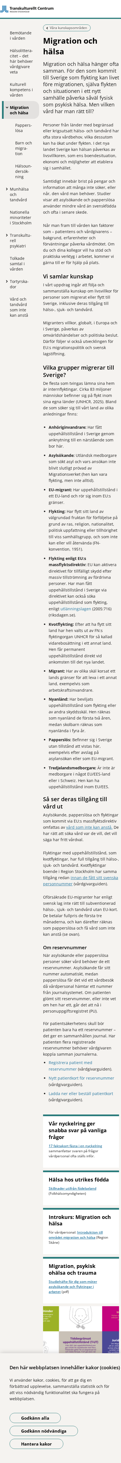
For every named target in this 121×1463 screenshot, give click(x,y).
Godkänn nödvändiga (43, 1431)
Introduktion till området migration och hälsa (76, 1235)
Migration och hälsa (19, 110)
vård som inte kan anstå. (89, 827)
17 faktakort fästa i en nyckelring (75, 1145)
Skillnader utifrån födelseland (72, 1188)
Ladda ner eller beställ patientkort (81, 1093)
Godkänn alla (35, 1418)
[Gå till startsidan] (60, 9)
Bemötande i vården (21, 35)
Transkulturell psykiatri (21, 241)
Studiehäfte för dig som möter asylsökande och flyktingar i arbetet (73, 1286)
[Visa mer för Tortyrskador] (5, 281)
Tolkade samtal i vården (17, 264)
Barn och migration (23, 148)
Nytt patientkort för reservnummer (81, 1078)
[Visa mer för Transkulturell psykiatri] (5, 235)
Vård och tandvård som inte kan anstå (19, 307)
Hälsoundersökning (23, 171)
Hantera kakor (36, 1444)
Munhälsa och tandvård (19, 194)
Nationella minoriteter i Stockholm (21, 217)
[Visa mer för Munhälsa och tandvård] (5, 189)
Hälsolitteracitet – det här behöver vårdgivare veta (21, 61)
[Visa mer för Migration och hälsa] (5, 107)
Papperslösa (23, 127)
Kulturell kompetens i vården (21, 90)
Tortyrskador (19, 284)
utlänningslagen (75, 608)
